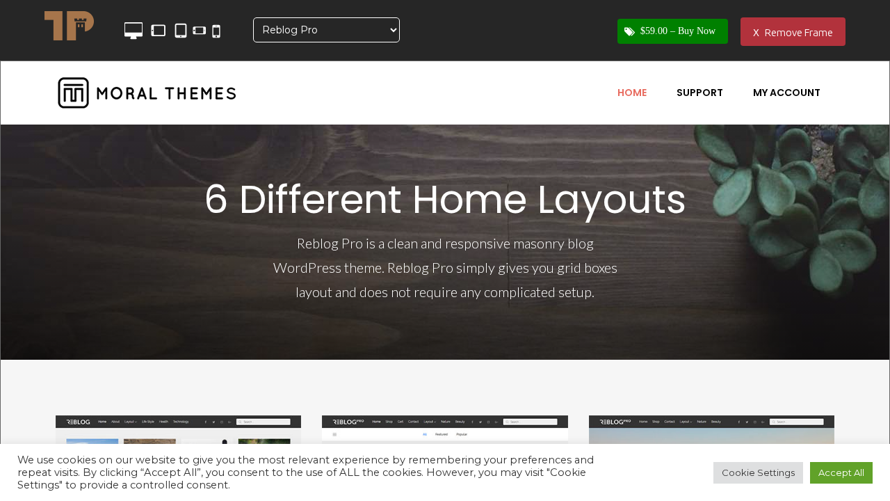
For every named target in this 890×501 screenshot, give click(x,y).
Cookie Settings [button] (758, 472)
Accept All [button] (841, 472)
